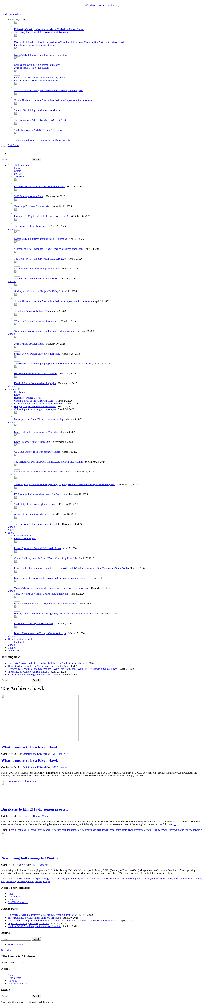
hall (87, 878)
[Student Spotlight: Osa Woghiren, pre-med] (17, 501)
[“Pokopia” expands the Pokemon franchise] (17, 275)
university (197, 829)
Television (19, 176)
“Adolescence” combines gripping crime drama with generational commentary (53, 363)
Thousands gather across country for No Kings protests (42, 140)
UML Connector (59, 754)
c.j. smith (11, 829)
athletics (28, 878)
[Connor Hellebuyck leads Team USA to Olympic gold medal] (17, 555)
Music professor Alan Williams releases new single (39, 419)
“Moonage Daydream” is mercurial (31, 206)
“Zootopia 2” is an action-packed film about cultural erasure (44, 331)
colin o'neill (23, 829)
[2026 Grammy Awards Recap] (17, 193)
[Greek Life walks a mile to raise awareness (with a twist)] (17, 468)
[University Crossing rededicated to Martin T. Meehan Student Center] (17, 26)
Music (17, 168)
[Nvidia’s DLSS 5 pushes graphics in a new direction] (17, 52)
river (16, 781)
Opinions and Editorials (35, 754)
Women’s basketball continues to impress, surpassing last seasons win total (51, 588)
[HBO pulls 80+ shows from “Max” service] (17, 370)
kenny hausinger (92, 829)
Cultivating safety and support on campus (35, 409)
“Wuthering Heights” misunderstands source (36, 321)
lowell (105, 829)
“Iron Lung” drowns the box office (31, 311)
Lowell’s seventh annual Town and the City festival (40, 77)
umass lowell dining (191, 878)
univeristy (186, 829)
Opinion (12, 647)
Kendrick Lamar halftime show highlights (35, 383)
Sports (11, 532)
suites (169, 878)
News (11, 529)
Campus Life (14, 389)
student (146, 878)
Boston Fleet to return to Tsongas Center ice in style (40, 633)
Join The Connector (18, 902)
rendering (131, 878)
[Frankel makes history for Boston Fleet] (17, 620)
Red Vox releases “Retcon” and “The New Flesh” (39, 186)
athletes (18, 878)
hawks (41, 829)
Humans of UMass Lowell (27, 397)
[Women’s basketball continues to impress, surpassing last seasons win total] (17, 585)
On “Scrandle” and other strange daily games (37, 268)
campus (37, 878)
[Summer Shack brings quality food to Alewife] (17, 107)
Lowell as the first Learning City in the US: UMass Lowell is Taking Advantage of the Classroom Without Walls (71, 568)
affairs (10, 878)
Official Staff (14, 896)
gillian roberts (72, 878)
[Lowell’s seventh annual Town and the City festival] (17, 74)
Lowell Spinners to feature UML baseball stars (37, 548)
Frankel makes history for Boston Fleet (33, 623)
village (46, 881)
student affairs (158, 878)
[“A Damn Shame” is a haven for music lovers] (17, 449)
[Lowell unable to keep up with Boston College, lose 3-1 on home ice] (17, 575)
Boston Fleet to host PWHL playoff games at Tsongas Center (45, 603)
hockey (49, 829)
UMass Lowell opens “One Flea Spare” (34, 400)
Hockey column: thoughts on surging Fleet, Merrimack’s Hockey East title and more (56, 613)
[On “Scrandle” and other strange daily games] (17, 265)
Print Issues (13, 650)
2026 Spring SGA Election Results (31, 67)
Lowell (17, 395)
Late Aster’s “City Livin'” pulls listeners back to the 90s (42, 216)
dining (45, 878)
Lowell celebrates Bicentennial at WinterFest (36, 432)
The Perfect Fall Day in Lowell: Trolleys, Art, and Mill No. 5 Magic (48, 461)
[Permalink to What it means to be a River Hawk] (40, 740)
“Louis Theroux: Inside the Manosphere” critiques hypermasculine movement (53, 100)
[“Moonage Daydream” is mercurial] (17, 203)
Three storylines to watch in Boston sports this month (41, 32)
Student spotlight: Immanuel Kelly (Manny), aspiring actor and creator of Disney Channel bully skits (64, 484)
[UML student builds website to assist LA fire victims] (17, 491)
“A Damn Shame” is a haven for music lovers (37, 451)
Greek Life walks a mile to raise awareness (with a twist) (42, 471)
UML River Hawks (24, 535)
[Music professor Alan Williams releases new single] (17, 416)
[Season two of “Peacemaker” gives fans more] (17, 350)
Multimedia (20, 642)
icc (98, 878)
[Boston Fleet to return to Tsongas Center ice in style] (17, 630)
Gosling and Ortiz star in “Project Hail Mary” (37, 64)
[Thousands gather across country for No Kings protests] (17, 137)
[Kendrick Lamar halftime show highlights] (17, 380)
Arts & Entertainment (18, 165)
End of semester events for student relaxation (36, 80)
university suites (25, 881)
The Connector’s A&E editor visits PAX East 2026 (40, 120)
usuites (38, 881)
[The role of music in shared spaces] (17, 223)
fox (62, 878)
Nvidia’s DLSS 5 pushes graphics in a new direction (40, 55)
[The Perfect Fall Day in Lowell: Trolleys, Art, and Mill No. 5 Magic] (17, 458)
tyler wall (163, 829)
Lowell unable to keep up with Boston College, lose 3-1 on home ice (49, 578)
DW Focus (13, 145)
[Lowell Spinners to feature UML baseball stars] (17, 545)
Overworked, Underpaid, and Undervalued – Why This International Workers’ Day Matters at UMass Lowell (69, 42)
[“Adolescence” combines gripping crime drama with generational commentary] (17, 360)
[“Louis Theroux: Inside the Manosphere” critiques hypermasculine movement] (17, 97)
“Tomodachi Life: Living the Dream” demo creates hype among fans (48, 90)
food (57, 878)
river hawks (26, 781)
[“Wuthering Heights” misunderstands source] (17, 318)
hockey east (60, 829)
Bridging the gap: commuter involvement (35, 406)
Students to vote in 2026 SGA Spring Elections (38, 130)
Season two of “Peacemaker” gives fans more (37, 353)
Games (17, 170)
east (52, 878)
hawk (10, 781)
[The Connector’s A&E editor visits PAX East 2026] (17, 117)
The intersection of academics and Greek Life (37, 524)
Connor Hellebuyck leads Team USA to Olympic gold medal (45, 558)
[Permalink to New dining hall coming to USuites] (19, 851)
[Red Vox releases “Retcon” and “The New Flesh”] (17, 183)
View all (12, 229)
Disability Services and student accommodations (38, 403)
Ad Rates (12, 899)
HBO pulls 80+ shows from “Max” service (35, 373)
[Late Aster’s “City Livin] (17, 213)
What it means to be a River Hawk (29, 747)
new (123, 878)
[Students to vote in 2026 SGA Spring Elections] (17, 127)
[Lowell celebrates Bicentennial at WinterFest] (17, 429)
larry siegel (106, 878)
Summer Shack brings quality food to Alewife (37, 110)
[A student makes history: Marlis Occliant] (17, 511)
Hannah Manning (42, 816)
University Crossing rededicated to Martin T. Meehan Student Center (49, 29)
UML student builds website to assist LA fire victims (40, 494)
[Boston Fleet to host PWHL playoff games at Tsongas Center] (17, 600)
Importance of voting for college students (34, 45)
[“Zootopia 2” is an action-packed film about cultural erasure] (17, 328)
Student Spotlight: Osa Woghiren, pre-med (35, 504)
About (11, 893)
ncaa (112, 829)
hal (82, 878)
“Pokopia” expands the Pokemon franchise (35, 278)
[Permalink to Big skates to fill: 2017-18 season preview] (19, 802)
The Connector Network (20, 639)
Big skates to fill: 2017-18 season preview (34, 809)
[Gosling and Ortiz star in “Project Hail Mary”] (17, 62)
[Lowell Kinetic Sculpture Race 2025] (17, 439)
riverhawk (139, 829)
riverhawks (151, 829)
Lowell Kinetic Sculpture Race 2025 (32, 442)
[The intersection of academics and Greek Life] (17, 521)
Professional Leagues (25, 538)
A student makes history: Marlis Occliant (34, 514)
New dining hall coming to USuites (29, 858)
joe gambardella (75, 829)
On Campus (20, 392)
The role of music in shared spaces (31, 226)
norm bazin (121, 829)
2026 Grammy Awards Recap (29, 196)
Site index (6, 950)
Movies (18, 173)
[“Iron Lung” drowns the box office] (17, 308)
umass (172, 829)
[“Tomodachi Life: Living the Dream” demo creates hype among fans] (17, 87)
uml (35, 781)
